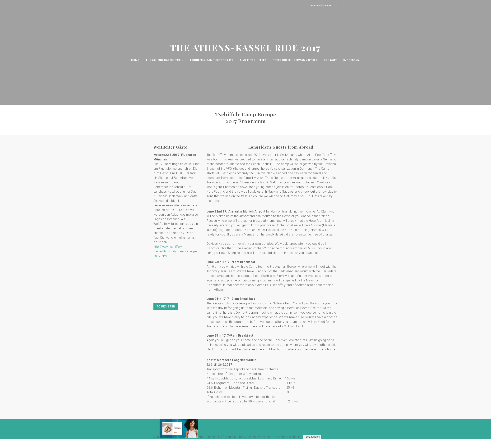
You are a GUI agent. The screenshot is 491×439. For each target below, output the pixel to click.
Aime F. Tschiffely (253, 60)
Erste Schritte (312, 437)
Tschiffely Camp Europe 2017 (211, 60)
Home (135, 60)
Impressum (351, 60)
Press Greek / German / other (295, 60)
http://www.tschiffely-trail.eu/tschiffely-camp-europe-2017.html (175, 251)
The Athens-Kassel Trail (164, 60)
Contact (330, 60)
